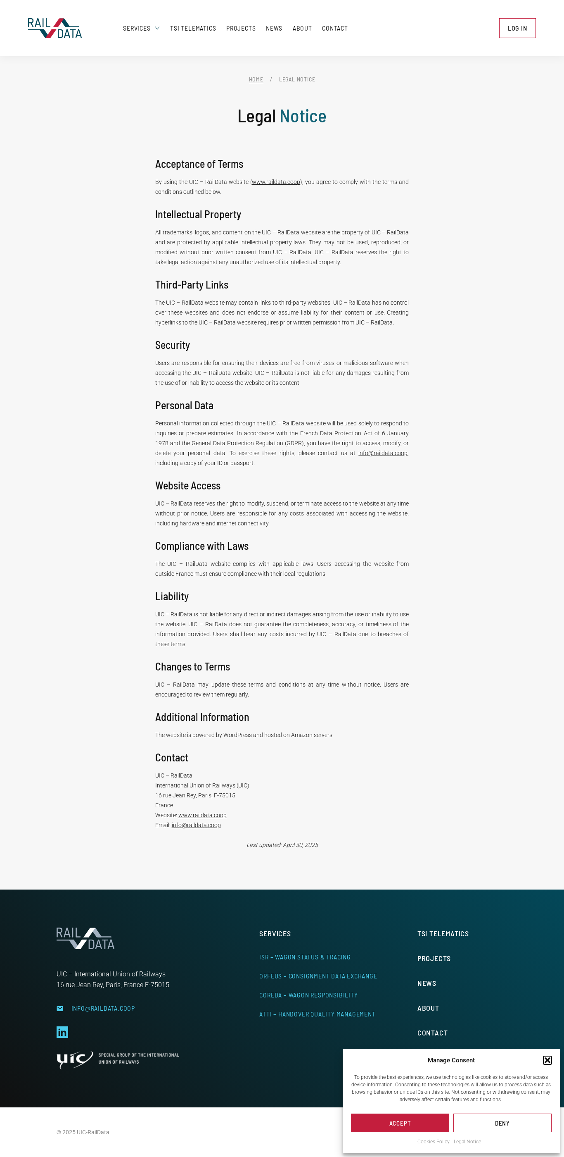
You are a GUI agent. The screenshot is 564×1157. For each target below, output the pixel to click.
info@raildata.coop (383, 453)
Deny (502, 1123)
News (274, 28)
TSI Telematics (193, 28)
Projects (241, 28)
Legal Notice (467, 1142)
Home (256, 79)
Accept (400, 1123)
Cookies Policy (433, 1142)
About (302, 28)
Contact (335, 28)
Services (136, 28)
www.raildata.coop (276, 182)
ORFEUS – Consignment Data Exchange (318, 976)
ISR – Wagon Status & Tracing (305, 957)
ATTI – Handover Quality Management (317, 1014)
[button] (547, 1060)
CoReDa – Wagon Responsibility (308, 995)
